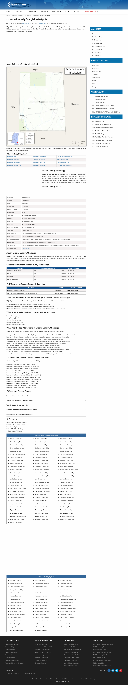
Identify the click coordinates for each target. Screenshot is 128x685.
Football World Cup (98, 121)
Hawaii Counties (40, 590)
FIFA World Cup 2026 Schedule (101, 124)
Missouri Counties (16, 605)
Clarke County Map (66, 448)
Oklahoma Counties (66, 614)
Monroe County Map (66, 485)
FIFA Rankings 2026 (99, 649)
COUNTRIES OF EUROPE (100, 96)
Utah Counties (39, 624)
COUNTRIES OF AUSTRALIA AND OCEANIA (106, 112)
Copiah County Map (66, 451)
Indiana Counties (40, 593)
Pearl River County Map (17, 494)
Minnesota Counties (41, 602)
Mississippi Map (11, 156)
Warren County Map (66, 513)
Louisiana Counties (66, 596)
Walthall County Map (41, 513)
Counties (35, 15)
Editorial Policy (65, 679)
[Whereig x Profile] (116, 670)
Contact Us (44, 679)
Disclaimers (75, 679)
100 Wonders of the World (72, 649)
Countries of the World (71, 655)
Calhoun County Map (16, 445)
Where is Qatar (10, 649)
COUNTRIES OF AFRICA (100, 103)
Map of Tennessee (66, 621)
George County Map (41, 457)
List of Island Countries (71, 663)
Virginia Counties (15, 627)
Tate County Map (65, 507)
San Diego (95, 74)
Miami (93, 84)
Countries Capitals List (71, 652)
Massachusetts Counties (68, 599)
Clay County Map (15, 451)
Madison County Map (66, 482)
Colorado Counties (66, 583)
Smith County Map (41, 504)
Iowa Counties (64, 593)
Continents (31, 11)
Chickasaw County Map (67, 445)
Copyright (84, 679)
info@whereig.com (29, 673)
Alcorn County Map (41, 439)
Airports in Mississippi (39, 159)
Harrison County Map (66, 460)
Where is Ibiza (10, 655)
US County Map (97, 40)
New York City (96, 71)
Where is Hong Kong (12, 644)
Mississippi (28, 15)
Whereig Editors (26, 23)
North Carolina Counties (67, 611)
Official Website (26, 248)
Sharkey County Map (66, 500)
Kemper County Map (41, 473)
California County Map (42, 583)
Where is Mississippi (62, 159)
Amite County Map (66, 439)
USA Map (95, 34)
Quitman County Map (67, 497)
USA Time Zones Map (98, 46)
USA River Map (96, 55)
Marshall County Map (41, 485)
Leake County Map (16, 479)
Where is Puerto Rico (12, 660)
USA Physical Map (97, 49)
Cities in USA (96, 65)
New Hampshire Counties (68, 608)
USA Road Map (96, 52)
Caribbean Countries (70, 660)
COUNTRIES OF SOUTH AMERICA (103, 109)
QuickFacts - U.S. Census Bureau (16, 422)
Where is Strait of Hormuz (43, 649)
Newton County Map (66, 488)
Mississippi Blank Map (39, 162)
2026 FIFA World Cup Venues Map (102, 127)
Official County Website (14, 431)
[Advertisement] (46, 48)
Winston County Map (41, 519)
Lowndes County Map (42, 482)
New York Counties (41, 608)
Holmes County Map (41, 463)
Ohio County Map (40, 614)
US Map (14, 15)
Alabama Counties (16, 580)
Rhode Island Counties (67, 617)
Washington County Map (18, 516)
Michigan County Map (17, 602)
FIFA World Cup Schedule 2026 (103, 644)
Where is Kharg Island (71, 644)
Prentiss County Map (41, 497)
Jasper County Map (16, 469)
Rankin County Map (16, 500)
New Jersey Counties (17, 611)
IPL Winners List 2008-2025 (102, 660)
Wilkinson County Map (17, 519)
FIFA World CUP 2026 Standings (102, 140)
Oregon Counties (15, 617)
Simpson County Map (16, 504)
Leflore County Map (66, 479)
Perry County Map (40, 494)
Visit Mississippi (11, 427)
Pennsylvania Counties (42, 617)
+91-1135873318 (13, 673)
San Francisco (96, 77)
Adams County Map (16, 439)
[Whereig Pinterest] (120, 670)
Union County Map (16, 513)
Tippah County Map (16, 510)
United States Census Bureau (15, 425)
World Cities (56, 11)
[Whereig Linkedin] (112, 670)
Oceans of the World (70, 647)
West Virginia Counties (67, 627)
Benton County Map (41, 442)
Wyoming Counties (41, 630)
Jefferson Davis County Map (69, 469)
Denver (94, 80)
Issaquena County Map (17, 466)
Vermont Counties (66, 624)
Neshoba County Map (42, 488)
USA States (20, 15)
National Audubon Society (14, 429)
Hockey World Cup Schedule (102, 666)
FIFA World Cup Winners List (101, 131)
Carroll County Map (41, 445)
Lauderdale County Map (42, 476)
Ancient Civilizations (70, 666)
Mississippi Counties (66, 602)
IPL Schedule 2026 (99, 657)
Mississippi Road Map (39, 165)
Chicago (94, 87)
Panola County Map (66, 491)
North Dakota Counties (17, 614)
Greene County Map (66, 457)
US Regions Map (97, 43)
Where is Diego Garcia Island (15, 663)
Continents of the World (71, 657)
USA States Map (97, 37)
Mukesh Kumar (43, 23)
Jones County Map (16, 473)
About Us (35, 679)
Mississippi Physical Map (14, 165)
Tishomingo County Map (42, 510)
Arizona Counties (65, 580)
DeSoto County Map (41, 454)
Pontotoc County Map (17, 497)
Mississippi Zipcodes (13, 159)
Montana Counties (41, 605)
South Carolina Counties (17, 621)
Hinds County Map (16, 463)
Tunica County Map (66, 510)
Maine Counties (15, 599)
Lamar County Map (16, 476)
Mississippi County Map (39, 156)
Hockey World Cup (90, 11)
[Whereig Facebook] (109, 670)
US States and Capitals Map (64, 165)
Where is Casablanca (41, 657)
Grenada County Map (17, 460)
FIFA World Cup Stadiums (100, 146)
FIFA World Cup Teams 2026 (101, 143)
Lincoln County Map (16, 482)
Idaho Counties (65, 590)
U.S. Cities (76, 11)
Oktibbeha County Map (42, 491)
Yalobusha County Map (67, 519)
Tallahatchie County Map (43, 507)
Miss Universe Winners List (43, 647)
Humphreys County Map (67, 463)
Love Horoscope (40, 655)
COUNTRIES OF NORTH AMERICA (103, 106)
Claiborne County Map (42, 448)
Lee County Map (40, 479)
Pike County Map (65, 494)
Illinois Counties (15, 593)
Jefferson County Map (42, 469)
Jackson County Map (66, 466)
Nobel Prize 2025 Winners (43, 652)
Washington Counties (42, 627)
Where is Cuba (10, 657)
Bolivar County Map (66, 442)
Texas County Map (16, 624)
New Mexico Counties (42, 611)
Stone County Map (66, 504)
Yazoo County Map (16, 522)
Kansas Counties (15, 596)
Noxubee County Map (17, 491)
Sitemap (92, 679)
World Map (19, 11)
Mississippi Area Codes (13, 162)
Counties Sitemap (40, 663)
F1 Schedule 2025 (98, 663)
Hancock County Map (41, 460)
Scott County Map (41, 500)
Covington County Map (17, 454)
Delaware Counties (41, 586)
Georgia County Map (16, 590)
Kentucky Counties (41, 596)
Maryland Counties (41, 599)
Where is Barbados (11, 652)
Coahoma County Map (42, 451)
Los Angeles (95, 68)
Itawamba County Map (42, 466)
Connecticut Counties (17, 586)
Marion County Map (16, 485)
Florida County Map (66, 586)
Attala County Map (16, 442)
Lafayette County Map (67, 473)
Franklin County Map (16, 457)
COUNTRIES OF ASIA (99, 99)
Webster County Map (67, 516)
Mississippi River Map (63, 162)
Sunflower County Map (17, 507)
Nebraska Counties (66, 605)
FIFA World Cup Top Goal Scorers (102, 137)
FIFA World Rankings (98, 134)
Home (8, 11)
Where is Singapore (12, 647)
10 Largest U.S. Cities (41, 644)
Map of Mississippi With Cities (65, 156)
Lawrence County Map (67, 476)
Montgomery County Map (18, 488)
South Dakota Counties (42, 621)
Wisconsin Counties (16, 630)
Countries (43, 11)
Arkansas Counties (16, 583)
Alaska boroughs (40, 580)
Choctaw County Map (17, 448)
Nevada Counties (15, 608)
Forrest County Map (66, 454)
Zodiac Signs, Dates (41, 660)
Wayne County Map (41, 516)
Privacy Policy (54, 679)
